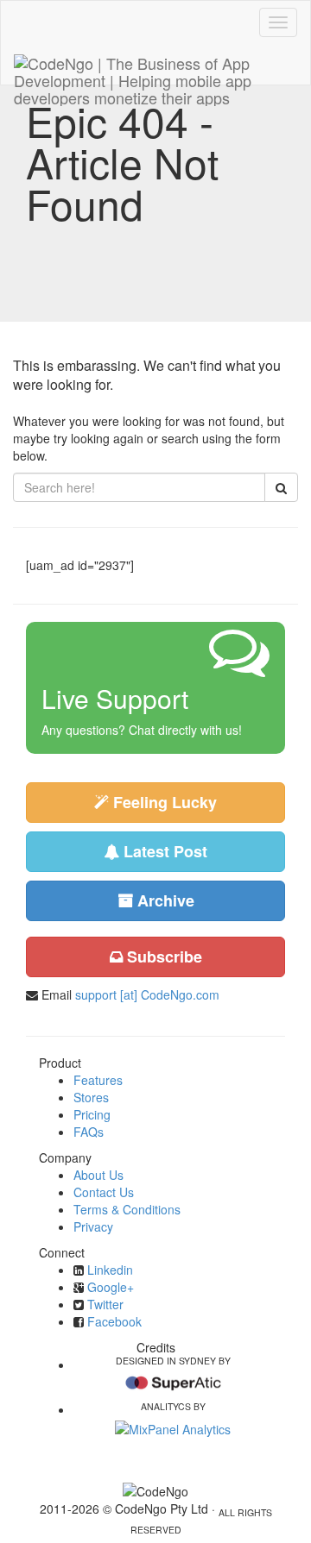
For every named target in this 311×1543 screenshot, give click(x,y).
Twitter (105, 1304)
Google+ (110, 1286)
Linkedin (110, 1269)
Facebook (114, 1321)
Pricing (92, 1114)
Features (98, 1079)
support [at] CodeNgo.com (147, 994)
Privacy (93, 1226)
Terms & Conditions (127, 1209)
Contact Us (103, 1192)
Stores (91, 1097)
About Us (98, 1174)
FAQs (88, 1131)
